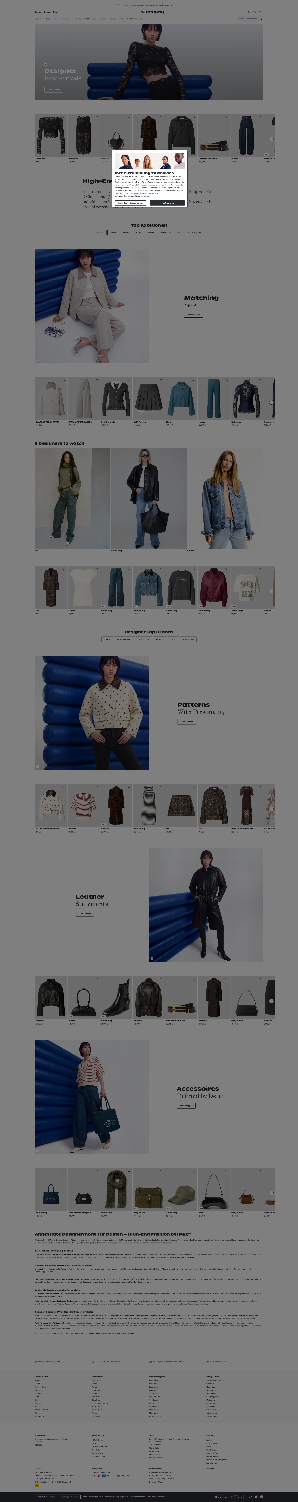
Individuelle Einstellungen (130, 203)
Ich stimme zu (167, 203)
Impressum (145, 196)
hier (135, 193)
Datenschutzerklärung (132, 196)
